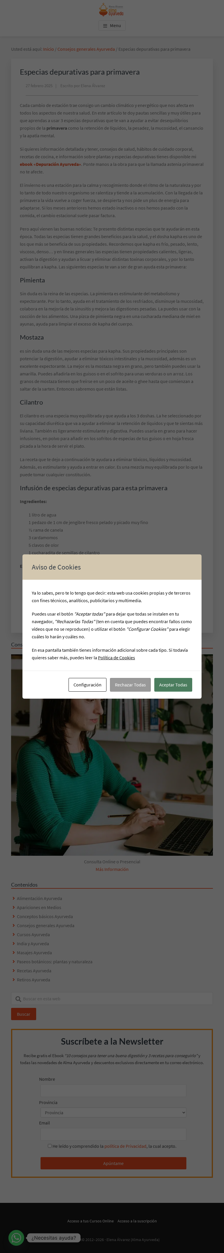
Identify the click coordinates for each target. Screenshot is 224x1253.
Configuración (88, 685)
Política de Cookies (116, 657)
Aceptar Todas (173, 685)
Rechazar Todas (130, 685)
